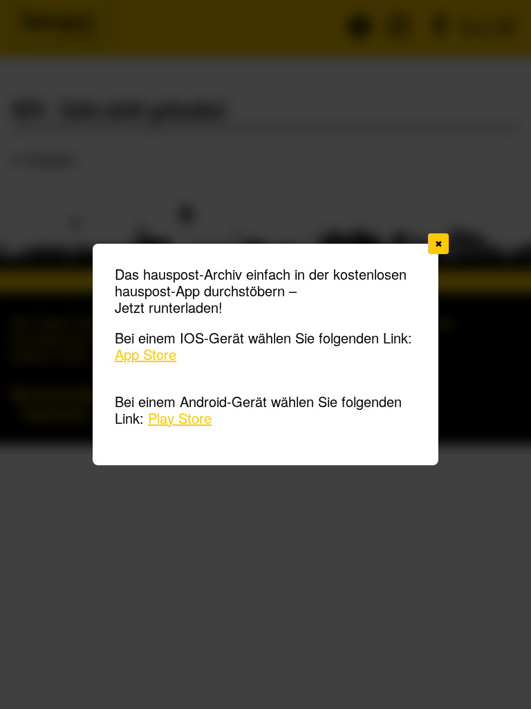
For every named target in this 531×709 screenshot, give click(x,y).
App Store (145, 354)
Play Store (180, 418)
